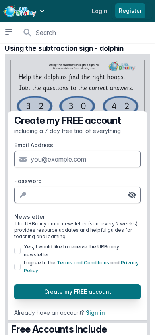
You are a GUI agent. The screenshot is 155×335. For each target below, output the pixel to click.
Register (130, 10)
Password (28, 180)
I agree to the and (81, 266)
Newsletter (76, 226)
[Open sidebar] (8, 31)
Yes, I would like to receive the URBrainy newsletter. (71, 251)
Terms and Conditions (83, 263)
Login (99, 11)
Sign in (95, 312)
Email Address (33, 145)
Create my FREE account (77, 291)
